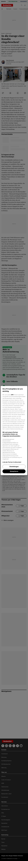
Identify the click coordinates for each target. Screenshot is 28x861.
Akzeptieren (14, 471)
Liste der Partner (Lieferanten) (11, 462)
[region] (14, 430)
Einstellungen (14, 466)
